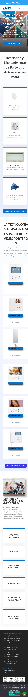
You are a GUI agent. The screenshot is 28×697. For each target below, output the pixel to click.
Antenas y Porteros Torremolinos (12, 638)
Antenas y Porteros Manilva (11, 659)
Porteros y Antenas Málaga (10, 636)
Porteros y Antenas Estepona (11, 656)
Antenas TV (15, 103)
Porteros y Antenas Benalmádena (12, 640)
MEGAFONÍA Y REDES (14, 583)
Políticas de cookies (9, 673)
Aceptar (11, 692)
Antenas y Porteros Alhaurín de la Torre (14, 652)
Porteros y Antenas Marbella (11, 647)
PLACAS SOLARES (14, 551)
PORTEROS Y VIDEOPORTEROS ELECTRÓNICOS (14, 536)
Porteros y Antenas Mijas (10, 649)
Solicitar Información (15, 283)
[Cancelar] (26, 690)
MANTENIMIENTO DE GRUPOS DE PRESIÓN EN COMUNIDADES (14, 616)
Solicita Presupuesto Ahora (14, 211)
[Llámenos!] (24, 694)
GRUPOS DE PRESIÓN (15, 193)
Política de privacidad (14, 694)
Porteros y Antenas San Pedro (11, 654)
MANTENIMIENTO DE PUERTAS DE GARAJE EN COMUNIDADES (14, 599)
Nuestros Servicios (12, 43)
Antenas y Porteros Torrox (10, 661)
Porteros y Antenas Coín (10, 645)
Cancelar (17, 692)
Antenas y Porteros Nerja (10, 663)
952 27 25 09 (14, 2)
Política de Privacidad (9, 670)
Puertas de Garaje (15, 165)
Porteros (15, 132)
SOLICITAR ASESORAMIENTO (15, 465)
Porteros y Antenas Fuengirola (11, 643)
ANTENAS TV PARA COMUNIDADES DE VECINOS (14, 567)
